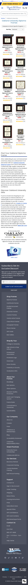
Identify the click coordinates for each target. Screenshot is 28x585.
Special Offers (11, 509)
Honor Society (11, 364)
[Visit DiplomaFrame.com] (6, 1)
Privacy (4, 577)
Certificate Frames (13, 303)
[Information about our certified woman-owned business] (23, 569)
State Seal (10, 361)
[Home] (14, 8)
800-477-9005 (11, 532)
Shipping (9, 493)
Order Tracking (11, 489)
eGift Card (14, 257)
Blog (8, 435)
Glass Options (11, 388)
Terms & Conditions (16, 577)
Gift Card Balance (12, 513)
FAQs (8, 503)
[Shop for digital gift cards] (14, 251)
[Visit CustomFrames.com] (22, 1)
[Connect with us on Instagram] (12, 558)
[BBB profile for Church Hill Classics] (5, 569)
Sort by (8, 29)
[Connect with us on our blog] (22, 558)
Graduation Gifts (12, 371)
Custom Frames (12, 315)
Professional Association (10, 353)
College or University (13, 344)
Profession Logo (12, 358)
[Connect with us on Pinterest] (19, 558)
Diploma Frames (12, 300)
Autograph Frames (13, 325)
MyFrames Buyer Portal (14, 519)
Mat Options (11, 385)
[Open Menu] (2, 8)
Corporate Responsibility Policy (13, 442)
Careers (9, 423)
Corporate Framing (13, 465)
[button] (23, 8)
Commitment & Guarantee (12, 406)
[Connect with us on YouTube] (16, 558)
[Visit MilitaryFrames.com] (14, 1)
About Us (9, 420)
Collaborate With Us (13, 455)
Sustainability (11, 411)
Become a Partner (12, 462)
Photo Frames (11, 328)
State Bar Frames (12, 311)
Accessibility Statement (14, 438)
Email (8, 526)
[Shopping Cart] (26, 8)
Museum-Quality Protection (12, 393)
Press (8, 426)
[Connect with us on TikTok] (8, 558)
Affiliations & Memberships (11, 431)
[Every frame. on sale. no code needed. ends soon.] (14, 3)
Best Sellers (10, 335)
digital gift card (22, 225)
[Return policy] (14, 569)
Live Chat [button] (10, 529)
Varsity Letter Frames (13, 318)
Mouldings (10, 382)
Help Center (10, 540)
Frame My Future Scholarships (12, 451)
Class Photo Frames (13, 321)
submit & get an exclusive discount (14, 287)
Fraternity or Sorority (13, 367)
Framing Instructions (13, 499)
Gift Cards (10, 331)
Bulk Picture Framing (13, 474)
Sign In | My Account (13, 486)
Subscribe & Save (12, 506)
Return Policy (11, 496)
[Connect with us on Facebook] (5, 558)
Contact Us (10, 483)
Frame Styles (11, 402)
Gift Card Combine (13, 516)
